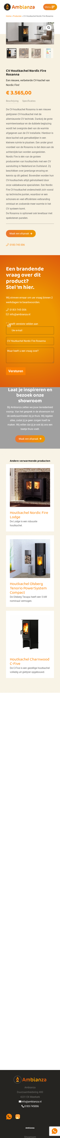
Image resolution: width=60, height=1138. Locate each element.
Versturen (15, 371)
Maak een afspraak (19, 233)
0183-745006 (31, 1106)
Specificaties (29, 101)
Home (8, 16)
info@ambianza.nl (20, 314)
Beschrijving (12, 101)
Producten (17, 16)
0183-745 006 (17, 244)
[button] (49, 27)
